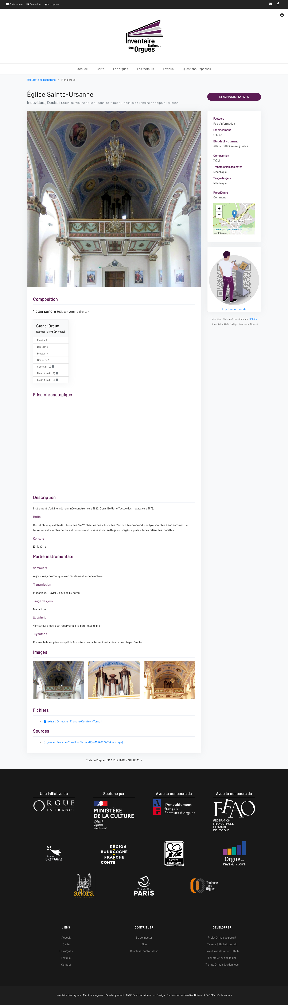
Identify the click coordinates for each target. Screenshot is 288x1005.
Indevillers (36, 103)
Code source (16, 4)
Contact (66, 964)
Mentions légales (93, 995)
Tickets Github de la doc (222, 957)
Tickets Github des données (222, 964)
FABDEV (130, 995)
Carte (100, 69)
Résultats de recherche (41, 79)
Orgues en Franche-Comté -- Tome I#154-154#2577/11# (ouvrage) (83, 742)
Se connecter (144, 937)
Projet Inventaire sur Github (222, 951)
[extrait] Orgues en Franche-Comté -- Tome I (74, 721)
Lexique (168, 69)
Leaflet (217, 229)
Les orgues (120, 69)
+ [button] (219, 208)
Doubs (53, 103)
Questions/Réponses (197, 69)
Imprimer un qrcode (234, 309)
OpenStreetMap (234, 229)
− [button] (219, 214)
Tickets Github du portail (222, 944)
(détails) (253, 319)
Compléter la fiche (235, 97)
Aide (144, 944)
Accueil (82, 69)
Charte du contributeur (144, 951)
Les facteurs (145, 69)
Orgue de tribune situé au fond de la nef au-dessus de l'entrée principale (113, 103)
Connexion (34, 4)
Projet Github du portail (222, 937)
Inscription (53, 4)
